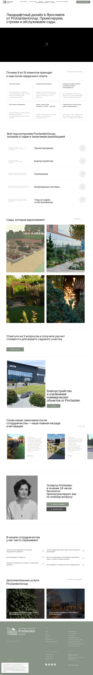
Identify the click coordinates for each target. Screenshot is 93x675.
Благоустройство (32, 1)
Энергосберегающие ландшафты (42, 2)
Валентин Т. (30, 455)
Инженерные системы (49, 1)
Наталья (70, 455)
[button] (75, 72)
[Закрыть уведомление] (27, 663)
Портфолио (53, 2)
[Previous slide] (80, 426)
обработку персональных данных (17, 669)
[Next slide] (83, 426)
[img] (82, 200)
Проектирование (23, 1)
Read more (30, 451)
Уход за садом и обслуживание (62, 1)
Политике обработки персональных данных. (14, 671)
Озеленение (40, 1)
